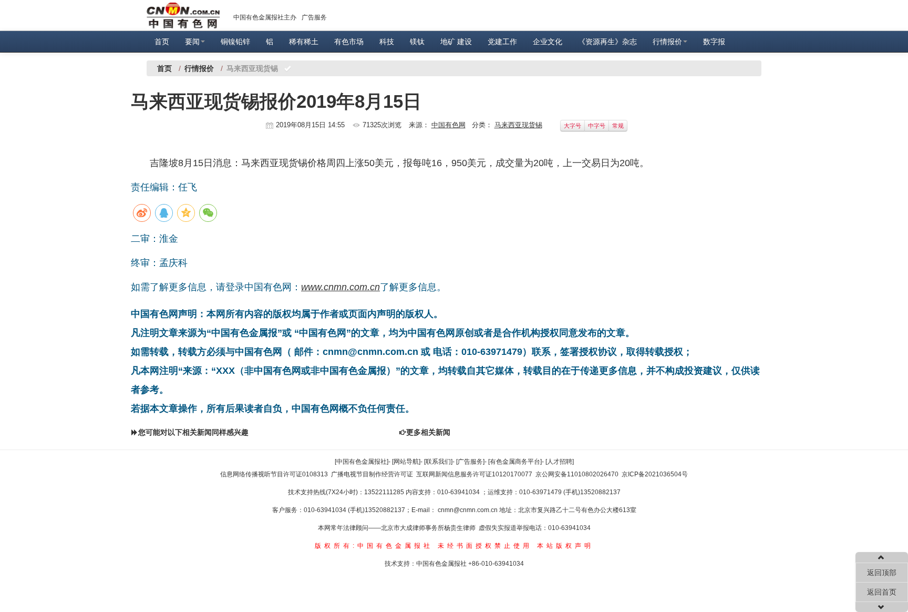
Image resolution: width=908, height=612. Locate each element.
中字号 (596, 126)
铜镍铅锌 (235, 41)
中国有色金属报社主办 (264, 17)
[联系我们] (438, 461)
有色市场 (349, 41)
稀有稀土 (303, 41)
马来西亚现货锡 (518, 125)
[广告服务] (470, 461)
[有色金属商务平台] (515, 461)
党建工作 (502, 41)
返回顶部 (881, 572)
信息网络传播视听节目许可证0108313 (274, 474)
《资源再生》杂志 (607, 41)
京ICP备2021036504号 (655, 474)
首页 (161, 41)
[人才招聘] (559, 461)
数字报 (714, 41)
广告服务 (314, 17)
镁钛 (417, 41)
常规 (618, 126)
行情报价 (667, 41)
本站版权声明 (565, 545)
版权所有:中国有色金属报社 (374, 545)
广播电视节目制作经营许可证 (372, 474)
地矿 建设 (456, 41)
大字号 (572, 126)
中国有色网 (448, 125)
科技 (386, 41)
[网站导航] (406, 461)
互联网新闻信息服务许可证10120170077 (474, 474)
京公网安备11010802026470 (576, 474)
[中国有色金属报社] (361, 461)
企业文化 (547, 41)
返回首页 (881, 592)
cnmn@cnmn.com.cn (468, 510)
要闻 (192, 41)
